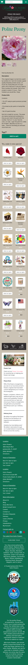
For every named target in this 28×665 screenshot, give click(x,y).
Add (21, 294)
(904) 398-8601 (14, 14)
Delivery (5, 516)
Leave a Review (8, 519)
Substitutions (7, 523)
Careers (5, 509)
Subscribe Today (14, 540)
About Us (6, 500)
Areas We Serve (8, 505)
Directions (6, 454)
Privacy (5, 521)
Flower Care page (17, 371)
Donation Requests (9, 514)
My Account (6, 526)
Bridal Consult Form (9, 507)
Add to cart (14, 136)
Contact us (6, 512)
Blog (4, 502)
